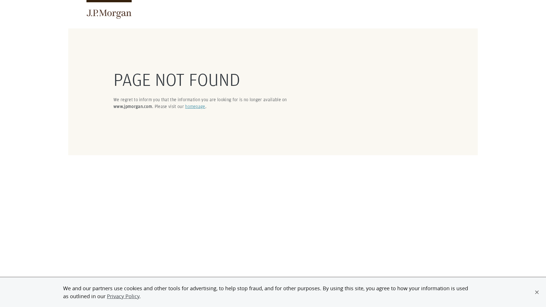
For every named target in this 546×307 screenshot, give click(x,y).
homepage (195, 106)
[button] (537, 292)
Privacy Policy (123, 296)
